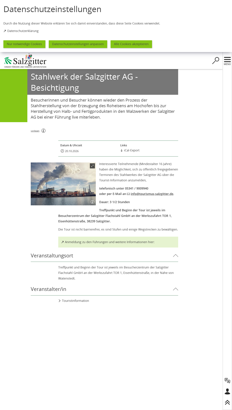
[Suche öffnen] (215, 60)
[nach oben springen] (227, 402)
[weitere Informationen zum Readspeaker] (43, 130)
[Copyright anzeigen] (92, 201)
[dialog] (116, 26)
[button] (63, 183)
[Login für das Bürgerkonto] (227, 391)
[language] (227, 380)
